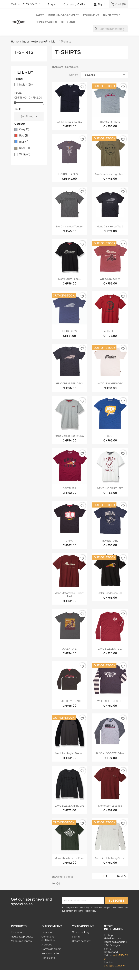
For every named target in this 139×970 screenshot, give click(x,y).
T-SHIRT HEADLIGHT (69, 174)
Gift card (68, 22)
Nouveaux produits (22, 936)
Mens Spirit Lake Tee (110, 805)
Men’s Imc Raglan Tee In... (69, 753)
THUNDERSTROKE (110, 121)
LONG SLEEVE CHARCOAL (69, 805)
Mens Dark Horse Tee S (110, 226)
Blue (23, 142)
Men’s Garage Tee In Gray (69, 435)
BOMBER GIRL (110, 540)
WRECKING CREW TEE (110, 701)
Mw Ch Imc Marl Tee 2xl (69, 226)
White (25, 154)
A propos (47, 944)
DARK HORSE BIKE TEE (69, 121)
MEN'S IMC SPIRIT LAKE (110, 488)
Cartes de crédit (51, 949)
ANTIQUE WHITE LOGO (110, 383)
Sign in (76, 936)
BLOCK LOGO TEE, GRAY (110, 753)
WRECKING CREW (110, 278)
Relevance (104, 75)
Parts (40, 15)
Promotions (18, 932)
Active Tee (110, 331)
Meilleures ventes (21, 941)
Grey (24, 129)
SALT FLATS (69, 488)
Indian (26, 84)
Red (23, 135)
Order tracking (80, 932)
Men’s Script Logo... (69, 278)
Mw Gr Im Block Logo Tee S (110, 174)
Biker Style (111, 15)
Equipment (91, 15)
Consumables (46, 22)
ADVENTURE (69, 648)
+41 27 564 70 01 (31, 4)
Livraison (47, 932)
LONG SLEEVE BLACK (69, 701)
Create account (81, 941)
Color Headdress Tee (110, 593)
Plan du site (48, 957)
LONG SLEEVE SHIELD (110, 648)
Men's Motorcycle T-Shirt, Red (69, 594)
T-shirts (23, 52)
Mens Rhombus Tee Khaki (69, 858)
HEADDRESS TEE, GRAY (69, 383)
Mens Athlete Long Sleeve (110, 858)
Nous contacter (51, 953)
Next (122, 876)
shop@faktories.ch (115, 965)
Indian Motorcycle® (63, 15)
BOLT (110, 435)
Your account (83, 926)
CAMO (69, 540)
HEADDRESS (69, 331)
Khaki (24, 148)
